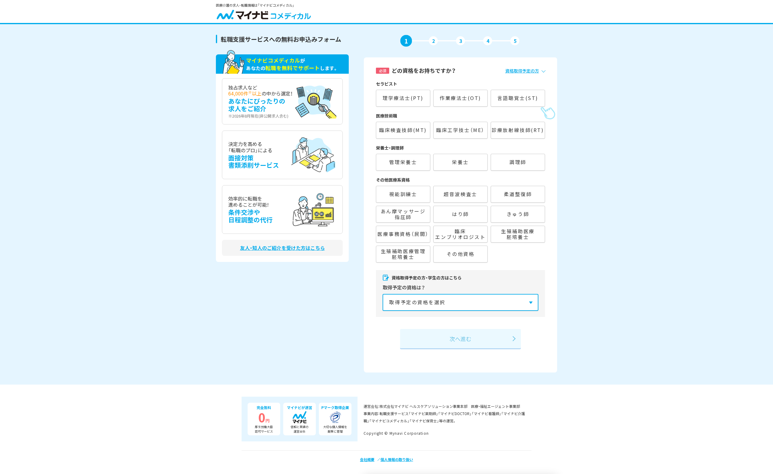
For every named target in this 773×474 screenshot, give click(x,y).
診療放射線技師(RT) (518, 130)
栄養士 (460, 162)
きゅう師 (518, 214)
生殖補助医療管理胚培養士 (403, 253)
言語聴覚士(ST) (517, 98)
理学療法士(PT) (403, 98)
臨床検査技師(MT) (403, 130)
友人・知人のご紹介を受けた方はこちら (282, 247)
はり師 (460, 214)
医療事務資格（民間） (403, 233)
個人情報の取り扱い (396, 459)
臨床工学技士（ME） (460, 130)
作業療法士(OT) (460, 98)
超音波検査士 (460, 194)
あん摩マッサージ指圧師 (403, 214)
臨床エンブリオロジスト (460, 233)
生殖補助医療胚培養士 (517, 233)
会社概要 (367, 459)
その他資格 (461, 253)
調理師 (517, 162)
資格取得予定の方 (522, 71)
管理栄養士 (403, 162)
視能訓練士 (403, 194)
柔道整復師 (518, 194)
